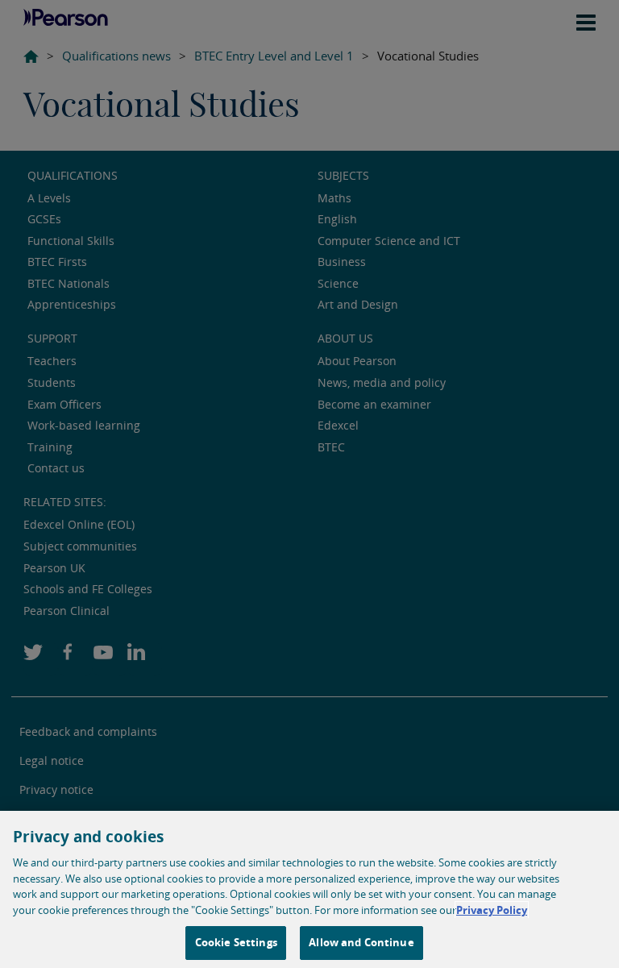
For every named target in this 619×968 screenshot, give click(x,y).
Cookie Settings (236, 942)
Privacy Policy (491, 910)
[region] (309, 889)
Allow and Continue (361, 942)
